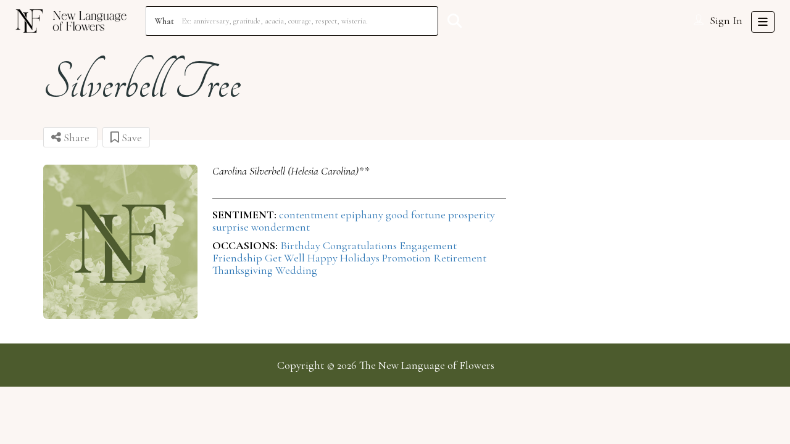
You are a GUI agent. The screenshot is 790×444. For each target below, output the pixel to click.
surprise (231, 227)
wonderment (280, 227)
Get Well (286, 258)
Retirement (459, 258)
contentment (310, 214)
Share (75, 137)
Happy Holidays (344, 258)
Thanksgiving (243, 270)
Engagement (428, 245)
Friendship (238, 258)
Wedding (296, 270)
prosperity (471, 214)
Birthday (301, 245)
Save (130, 137)
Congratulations (361, 245)
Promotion (407, 258)
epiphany (363, 214)
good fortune (417, 214)
